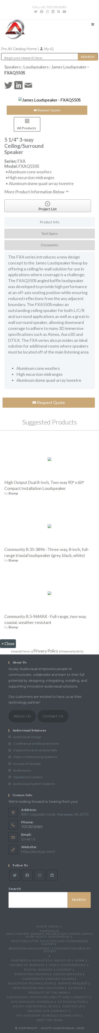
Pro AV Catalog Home (19, 49)
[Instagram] (39, 875)
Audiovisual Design (27, 737)
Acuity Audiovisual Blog (35, 1006)
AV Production (71, 1001)
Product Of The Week (48, 992)
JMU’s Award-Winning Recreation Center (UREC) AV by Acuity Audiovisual (49, 935)
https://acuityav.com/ (38, 852)
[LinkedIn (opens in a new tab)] (53, 12)
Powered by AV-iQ (72, 651)
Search (15, 889)
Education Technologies (31, 983)
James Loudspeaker (69, 66)
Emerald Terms (20, 651)
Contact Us (53, 716)
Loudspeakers (36, 66)
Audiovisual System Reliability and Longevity (48, 997)
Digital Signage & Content (48, 969)
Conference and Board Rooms (36, 743)
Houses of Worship (27, 764)
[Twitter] (14, 875)
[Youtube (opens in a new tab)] (63, 12)
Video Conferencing (67, 965)
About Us (22, 716)
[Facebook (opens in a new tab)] (42, 12)
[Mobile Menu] (92, 24)
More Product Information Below (34, 191)
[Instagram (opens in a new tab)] (47, 12)
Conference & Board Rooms (48, 978)
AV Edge (75, 988)
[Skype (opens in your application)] (58, 12)
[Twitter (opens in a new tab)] (36, 12)
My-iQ (48, 49)
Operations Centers (28, 777)
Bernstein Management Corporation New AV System (49, 950)
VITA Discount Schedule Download (48, 1015)
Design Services (67, 974)
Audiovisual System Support (34, 784)
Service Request (73, 983)
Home (80, 960)
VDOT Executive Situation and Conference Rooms (49, 942)
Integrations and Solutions (38, 988)
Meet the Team (49, 1020)
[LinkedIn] (52, 875)
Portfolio (49, 931)
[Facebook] (27, 875)
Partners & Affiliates (30, 960)
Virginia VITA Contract (48, 1011)
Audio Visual (47, 926)
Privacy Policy (45, 650)
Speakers (12, 66)
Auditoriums (22, 770)
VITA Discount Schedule (32, 1001)
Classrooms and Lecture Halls (35, 750)
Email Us (28, 839)
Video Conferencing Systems (35, 757)
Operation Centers (31, 974)
